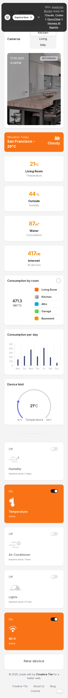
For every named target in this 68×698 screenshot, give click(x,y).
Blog (53, 686)
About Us (38, 686)
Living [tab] (43, 39)
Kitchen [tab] (43, 32)
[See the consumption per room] (58, 280)
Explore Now (21, 17)
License (35, 690)
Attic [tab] (43, 45)
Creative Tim (44, 674)
